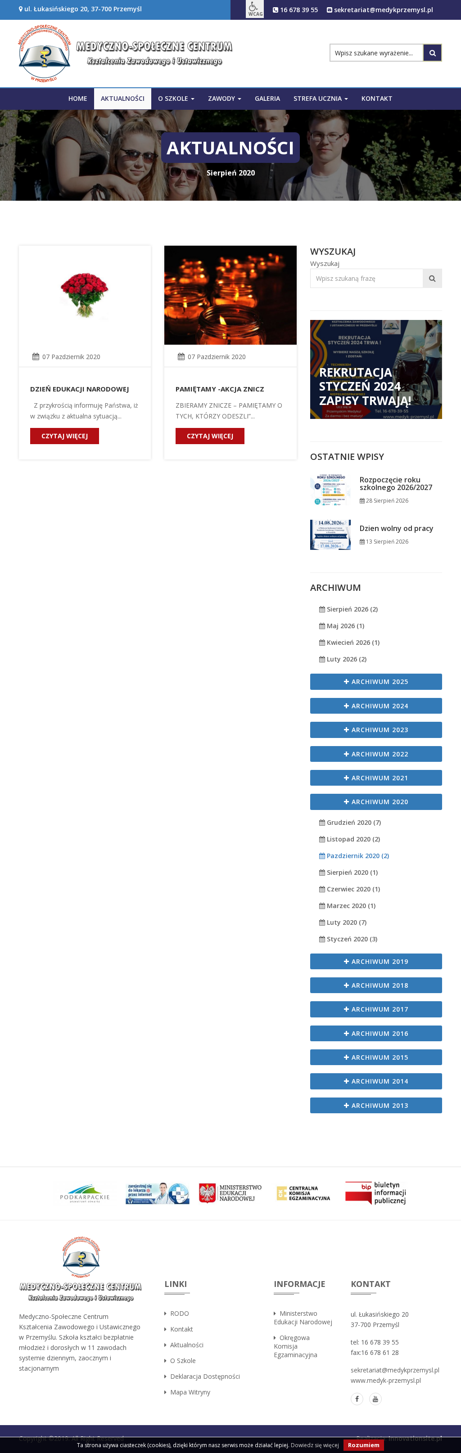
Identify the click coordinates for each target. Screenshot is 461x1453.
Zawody (222, 98)
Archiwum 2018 (378, 985)
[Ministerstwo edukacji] (230, 1193)
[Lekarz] (158, 1193)
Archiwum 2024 (378, 706)
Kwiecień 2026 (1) (352, 642)
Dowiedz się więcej (315, 1445)
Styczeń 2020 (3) (351, 939)
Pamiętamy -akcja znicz (220, 388)
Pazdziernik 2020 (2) (357, 855)
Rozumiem (364, 1445)
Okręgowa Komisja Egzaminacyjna (295, 1346)
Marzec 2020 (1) (350, 905)
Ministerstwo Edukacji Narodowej (303, 1317)
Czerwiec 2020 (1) (352, 889)
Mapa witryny (188, 1392)
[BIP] (376, 1193)
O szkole (181, 1360)
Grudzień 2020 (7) (353, 822)
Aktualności (123, 98)
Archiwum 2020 (378, 801)
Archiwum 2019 (378, 961)
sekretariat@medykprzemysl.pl (382, 9)
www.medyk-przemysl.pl (386, 1380)
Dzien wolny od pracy (397, 529)
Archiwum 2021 (378, 778)
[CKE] (303, 1193)
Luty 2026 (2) (345, 659)
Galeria (267, 98)
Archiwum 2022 (378, 754)
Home (77, 98)
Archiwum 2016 (378, 1033)
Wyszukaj (324, 263)
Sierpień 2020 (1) (351, 872)
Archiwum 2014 (378, 1081)
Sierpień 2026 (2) (351, 609)
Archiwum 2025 (378, 681)
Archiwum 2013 (378, 1105)
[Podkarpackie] (85, 1193)
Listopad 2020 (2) (352, 839)
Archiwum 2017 (378, 1009)
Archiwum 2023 (378, 729)
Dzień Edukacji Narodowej (79, 388)
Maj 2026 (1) (344, 625)
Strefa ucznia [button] (318, 98)
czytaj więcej (64, 436)
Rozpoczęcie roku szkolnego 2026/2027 (396, 484)
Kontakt (377, 98)
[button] (255, 9)
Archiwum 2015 (378, 1057)
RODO (178, 1313)
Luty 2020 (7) (345, 922)
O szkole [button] (174, 98)
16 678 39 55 (298, 9)
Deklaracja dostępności (203, 1376)
